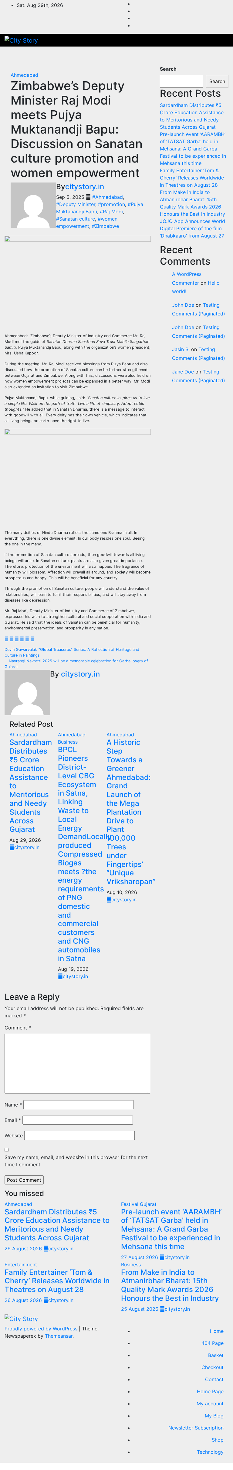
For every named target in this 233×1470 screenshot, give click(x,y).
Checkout (212, 1367)
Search (168, 69)
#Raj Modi (111, 211)
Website (14, 1135)
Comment (18, 1028)
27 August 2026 (140, 1257)
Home (217, 1331)
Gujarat (148, 1204)
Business (68, 742)
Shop (218, 1440)
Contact (214, 1379)
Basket (216, 1355)
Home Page (210, 1391)
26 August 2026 (24, 1300)
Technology (210, 1452)
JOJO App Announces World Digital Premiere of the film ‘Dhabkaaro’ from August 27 (192, 228)
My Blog (214, 1416)
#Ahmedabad (107, 197)
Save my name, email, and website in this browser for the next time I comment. (76, 1161)
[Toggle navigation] (217, 55)
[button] (204, 56)
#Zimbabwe (105, 226)
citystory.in (84, 186)
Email (13, 1120)
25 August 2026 (140, 1309)
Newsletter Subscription (196, 1428)
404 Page (212, 1343)
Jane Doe (183, 372)
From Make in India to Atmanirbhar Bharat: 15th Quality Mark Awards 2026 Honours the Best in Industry (170, 1285)
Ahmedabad (24, 75)
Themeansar (59, 1336)
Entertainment (21, 1265)
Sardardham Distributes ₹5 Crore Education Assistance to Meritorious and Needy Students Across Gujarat (57, 1224)
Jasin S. (181, 349)
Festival (130, 1204)
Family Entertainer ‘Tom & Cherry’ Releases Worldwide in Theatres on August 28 (192, 177)
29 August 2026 (24, 1248)
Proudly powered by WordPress (42, 1329)
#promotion (111, 204)
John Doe (183, 305)
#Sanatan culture (75, 219)
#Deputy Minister (75, 204)
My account (210, 1404)
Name (13, 1105)
